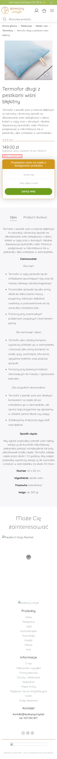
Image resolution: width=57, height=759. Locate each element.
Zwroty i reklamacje (28, 677)
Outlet (28, 695)
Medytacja (28, 621)
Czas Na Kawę (28, 546)
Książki (28, 640)
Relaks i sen (42, 26)
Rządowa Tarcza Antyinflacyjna (28, 691)
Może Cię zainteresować (28, 522)
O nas (28, 663)
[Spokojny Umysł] (8, 11)
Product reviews (35, 217)
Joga (29, 626)
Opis (13, 217)
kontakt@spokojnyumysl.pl (28, 714)
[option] (28, 60)
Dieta (28, 617)
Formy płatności (28, 672)
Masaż (28, 644)
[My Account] (36, 10)
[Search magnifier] (5, 19)
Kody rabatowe (28, 700)
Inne (28, 649)
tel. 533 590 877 (28, 718)
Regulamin (28, 682)
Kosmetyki (28, 635)
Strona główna (9, 26)
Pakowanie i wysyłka (28, 668)
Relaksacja (26, 26)
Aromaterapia (28, 631)
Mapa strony (28, 686)
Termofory (7, 30)
